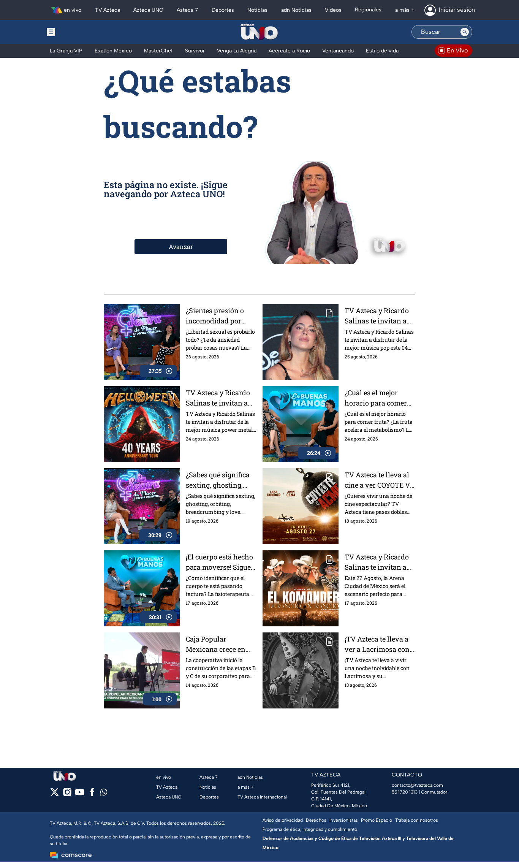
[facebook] (92, 794)
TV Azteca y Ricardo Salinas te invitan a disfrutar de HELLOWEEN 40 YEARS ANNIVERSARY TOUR (221, 398)
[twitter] (54, 794)
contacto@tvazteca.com (417, 785)
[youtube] (79, 794)
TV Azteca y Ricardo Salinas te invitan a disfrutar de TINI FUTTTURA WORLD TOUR (377, 316)
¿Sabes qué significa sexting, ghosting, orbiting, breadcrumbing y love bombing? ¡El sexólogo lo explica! (221, 480)
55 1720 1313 (405, 792)
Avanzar (181, 246)
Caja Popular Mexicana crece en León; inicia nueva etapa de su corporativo (215, 644)
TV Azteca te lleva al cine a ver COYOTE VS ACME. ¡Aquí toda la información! (379, 480)
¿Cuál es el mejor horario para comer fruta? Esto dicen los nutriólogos (377, 398)
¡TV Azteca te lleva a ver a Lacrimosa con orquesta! (377, 644)
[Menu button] (77, 32)
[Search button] (464, 32)
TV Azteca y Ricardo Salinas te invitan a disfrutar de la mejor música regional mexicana (377, 562)
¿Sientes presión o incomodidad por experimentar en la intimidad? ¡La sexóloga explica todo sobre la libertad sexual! (220, 316)
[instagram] (67, 794)
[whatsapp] (104, 793)
